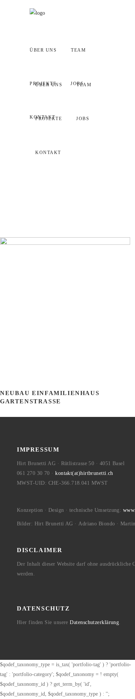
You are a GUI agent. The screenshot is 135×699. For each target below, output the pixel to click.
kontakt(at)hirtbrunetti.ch (84, 473)
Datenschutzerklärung (94, 622)
